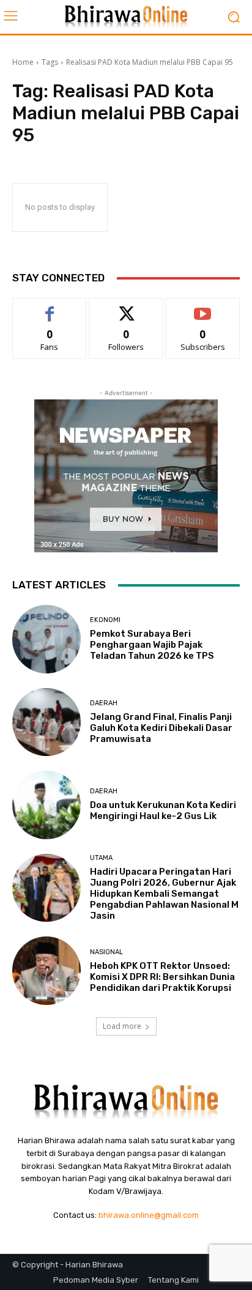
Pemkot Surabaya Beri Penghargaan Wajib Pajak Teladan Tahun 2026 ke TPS (152, 644)
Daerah (103, 703)
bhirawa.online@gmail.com (148, 1215)
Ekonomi (105, 620)
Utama (101, 857)
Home (23, 62)
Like (50, 307)
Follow (126, 307)
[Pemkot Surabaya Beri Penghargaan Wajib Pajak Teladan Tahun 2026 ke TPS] (46, 639)
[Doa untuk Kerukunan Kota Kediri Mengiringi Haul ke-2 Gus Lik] (46, 805)
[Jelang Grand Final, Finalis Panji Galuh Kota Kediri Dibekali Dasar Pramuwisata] (46, 722)
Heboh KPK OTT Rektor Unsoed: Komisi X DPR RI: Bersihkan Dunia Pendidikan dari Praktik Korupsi (162, 976)
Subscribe (203, 307)
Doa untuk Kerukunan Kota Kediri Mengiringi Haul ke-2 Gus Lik (163, 810)
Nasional (106, 952)
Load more (122, 1026)
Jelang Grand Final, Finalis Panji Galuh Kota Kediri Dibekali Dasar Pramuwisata (161, 727)
